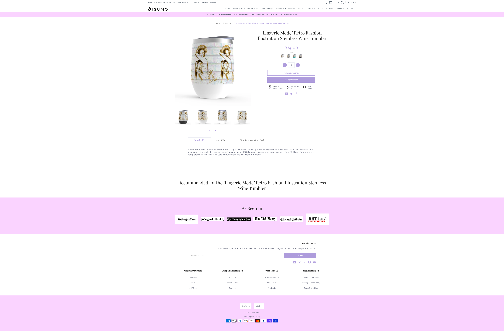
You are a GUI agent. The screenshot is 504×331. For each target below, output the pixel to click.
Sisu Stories (271, 283)
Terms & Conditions (311, 288)
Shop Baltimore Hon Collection (204, 2)
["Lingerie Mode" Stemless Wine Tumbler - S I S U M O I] (183, 117)
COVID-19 (193, 288)
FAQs (193, 283)
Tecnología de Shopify (252, 317)
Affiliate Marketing (272, 277)
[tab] (199, 140)
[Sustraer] (285, 65)
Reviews (232, 288)
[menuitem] (325, 2)
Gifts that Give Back (180, 2)
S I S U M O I (249, 313)
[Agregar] (298, 65)
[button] (334, 2)
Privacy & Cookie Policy (311, 283)
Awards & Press (232, 283)
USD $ (353, 2)
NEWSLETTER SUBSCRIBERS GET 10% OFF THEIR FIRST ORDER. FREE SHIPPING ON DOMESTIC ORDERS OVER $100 (252, 14)
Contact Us (193, 277)
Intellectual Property (311, 277)
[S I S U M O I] (158, 8)
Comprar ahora (291, 80)
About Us (232, 277)
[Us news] (265, 219)
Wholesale (272, 288)
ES (348, 2)
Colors (291, 52)
